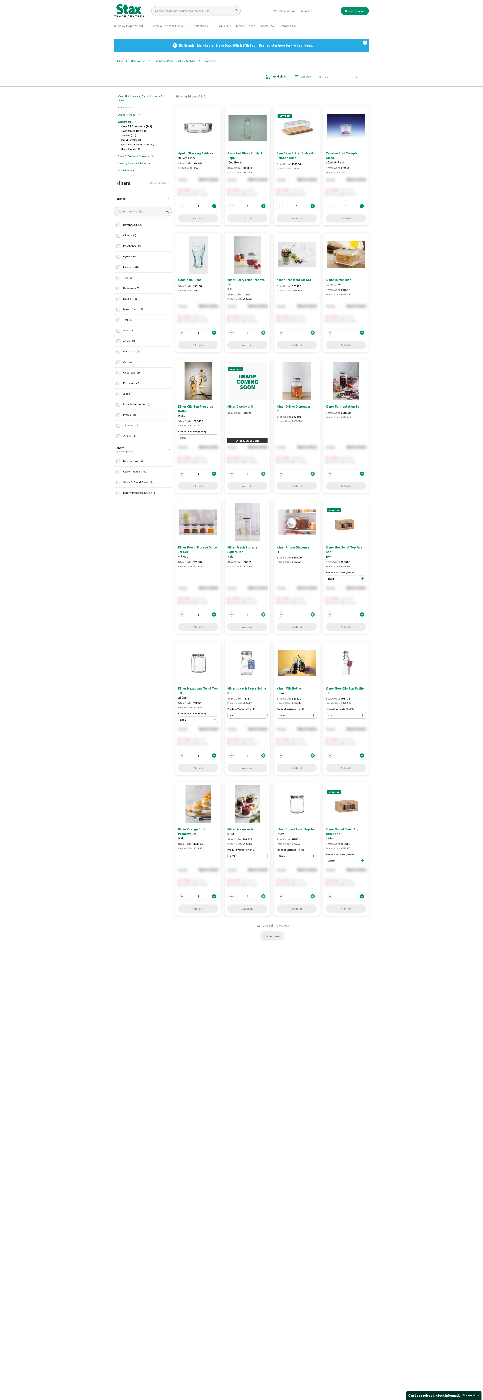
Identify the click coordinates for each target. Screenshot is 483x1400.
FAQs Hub (224, 26)
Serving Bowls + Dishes (132, 163)
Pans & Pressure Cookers (133, 156)
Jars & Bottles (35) (132, 140)
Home (119, 61)
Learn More (471, 1395)
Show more (272, 936)
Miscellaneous (126, 170)
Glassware (125, 122)
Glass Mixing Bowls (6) (134, 131)
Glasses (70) (128, 135)
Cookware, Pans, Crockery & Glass (174, 61)
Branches (306, 10)
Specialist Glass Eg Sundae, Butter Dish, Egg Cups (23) (153, 144)
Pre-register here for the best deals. (286, 45)
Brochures (267, 26)
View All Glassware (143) (136, 126)
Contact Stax (287, 26)
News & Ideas (245, 26)
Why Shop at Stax (284, 10)
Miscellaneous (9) (131, 149)
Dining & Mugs (126, 114)
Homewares (138, 61)
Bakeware (124, 107)
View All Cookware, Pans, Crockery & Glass (140, 98)
